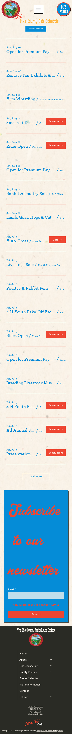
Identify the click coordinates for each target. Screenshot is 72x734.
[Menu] (38, 9)
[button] (31, 52)
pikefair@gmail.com (35, 707)
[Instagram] (41, 724)
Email (12, 589)
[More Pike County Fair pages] (51, 666)
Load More (36, 476)
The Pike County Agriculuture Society (36, 630)
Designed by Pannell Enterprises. (50, 731)
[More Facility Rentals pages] (51, 672)
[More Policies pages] (51, 697)
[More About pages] (51, 659)
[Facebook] (39, 724)
